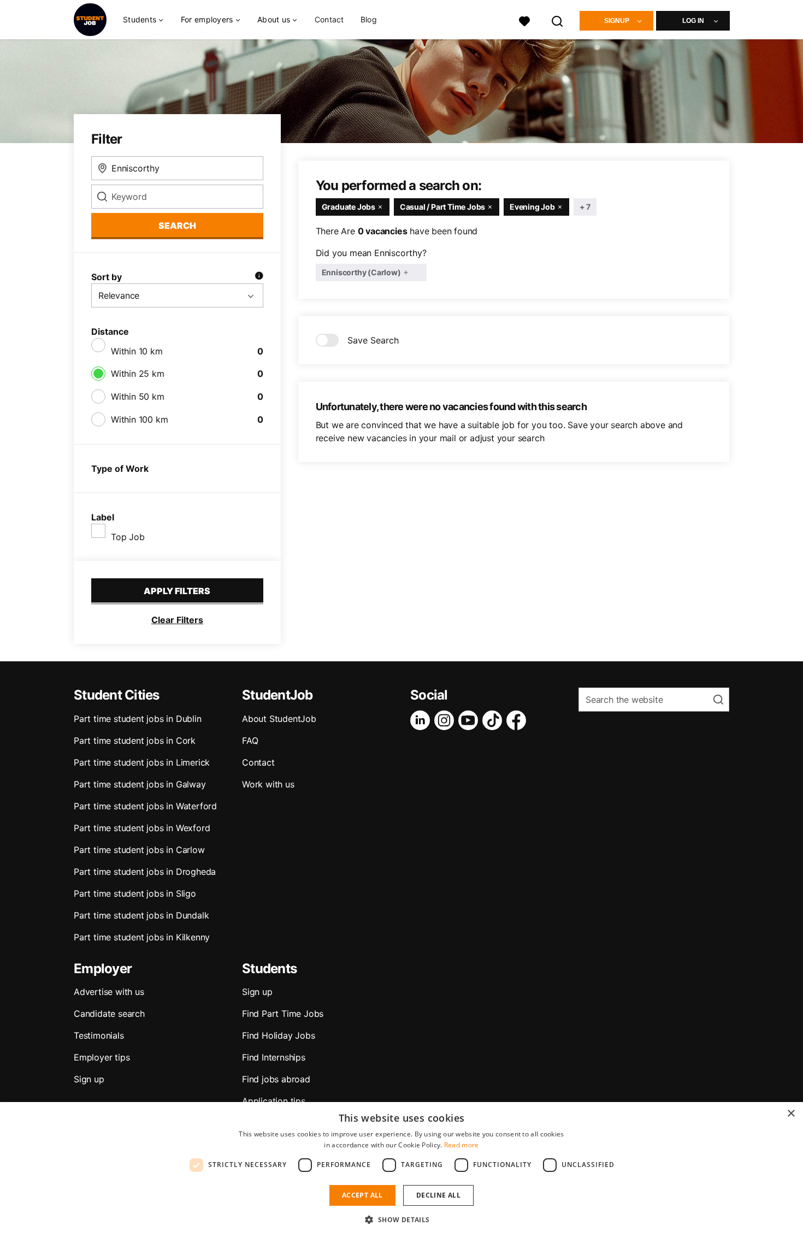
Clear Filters (177, 619)
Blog (369, 19)
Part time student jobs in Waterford (145, 806)
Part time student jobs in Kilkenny (142, 937)
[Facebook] (518, 720)
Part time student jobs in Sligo (135, 893)
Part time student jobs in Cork (135, 740)
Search (177, 225)
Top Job (128, 536)
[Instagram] (446, 720)
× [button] (791, 1114)
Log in (693, 21)
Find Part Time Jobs (282, 1013)
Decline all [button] (438, 1195)
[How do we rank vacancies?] (259, 276)
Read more (461, 1145)
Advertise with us (109, 991)
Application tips (273, 1100)
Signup (616, 21)
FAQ (250, 740)
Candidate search (109, 1013)
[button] (401, 1219)
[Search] (557, 19)
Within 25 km (137, 373)
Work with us (268, 784)
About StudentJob (279, 718)
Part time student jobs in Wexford (142, 827)
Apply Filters (177, 590)
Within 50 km (137, 396)
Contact (329, 19)
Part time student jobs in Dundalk (141, 915)
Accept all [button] (362, 1195)
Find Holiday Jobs (278, 1035)
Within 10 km (137, 351)
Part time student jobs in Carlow (139, 849)
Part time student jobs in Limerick (142, 762)
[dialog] (401, 1170)
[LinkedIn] (422, 720)
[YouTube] (470, 720)
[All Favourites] (524, 19)
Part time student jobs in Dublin (138, 718)
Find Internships (273, 1057)
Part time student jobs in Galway (140, 784)
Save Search (373, 340)
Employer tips (101, 1057)
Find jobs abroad (276, 1079)
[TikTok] (494, 720)
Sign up (89, 1079)
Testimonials (99, 1035)
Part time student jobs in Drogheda (145, 871)
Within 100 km (139, 419)
